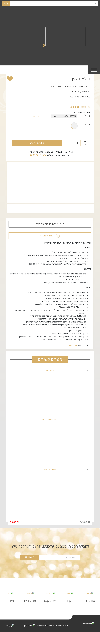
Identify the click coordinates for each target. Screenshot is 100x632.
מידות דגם (37, 116)
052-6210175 (38, 155)
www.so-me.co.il (44, 625)
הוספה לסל (37, 143)
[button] (13, 78)
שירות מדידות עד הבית (47, 224)
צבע (87, 124)
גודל (87, 116)
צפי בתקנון (73, 345)
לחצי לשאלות (47, 235)
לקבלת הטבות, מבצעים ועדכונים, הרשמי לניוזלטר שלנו (50, 546)
